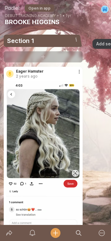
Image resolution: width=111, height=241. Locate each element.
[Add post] (55, 233)
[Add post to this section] (43, 56)
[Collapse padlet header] (64, 22)
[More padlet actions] (102, 233)
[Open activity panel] (32, 233)
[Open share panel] (9, 233)
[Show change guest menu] (105, 9)
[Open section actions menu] (76, 39)
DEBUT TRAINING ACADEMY (30, 16)
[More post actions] (75, 74)
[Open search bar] (79, 233)
